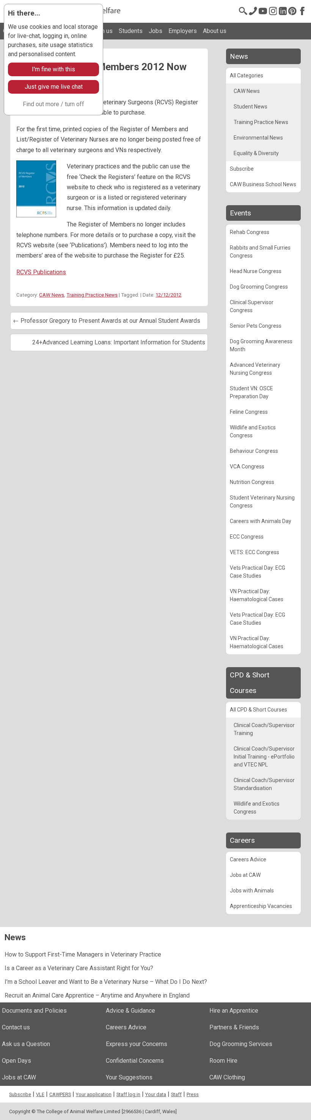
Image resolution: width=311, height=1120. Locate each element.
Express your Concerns (136, 1044)
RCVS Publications (41, 272)
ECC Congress (247, 537)
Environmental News (258, 138)
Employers (182, 31)
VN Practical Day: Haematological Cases (256, 595)
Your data (155, 1094)
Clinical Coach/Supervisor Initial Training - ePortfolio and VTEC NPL (264, 757)
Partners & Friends (234, 1027)
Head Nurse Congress (255, 271)
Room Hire (223, 1060)
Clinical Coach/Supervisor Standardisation (264, 784)
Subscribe (242, 169)
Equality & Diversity (256, 153)
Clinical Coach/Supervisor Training (264, 729)
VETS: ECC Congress (254, 552)
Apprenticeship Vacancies (261, 906)
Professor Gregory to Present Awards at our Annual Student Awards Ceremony (106, 323)
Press (193, 1094)
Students (131, 31)
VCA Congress (247, 466)
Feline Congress (249, 412)
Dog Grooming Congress (259, 287)
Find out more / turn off (53, 104)
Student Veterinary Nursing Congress (262, 502)
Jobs (155, 31)
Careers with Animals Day (260, 521)
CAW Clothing (227, 1077)
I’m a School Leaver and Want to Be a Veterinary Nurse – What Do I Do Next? (106, 981)
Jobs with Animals (252, 891)
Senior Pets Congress (255, 326)
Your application (94, 1094)
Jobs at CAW (245, 875)
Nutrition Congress (252, 482)
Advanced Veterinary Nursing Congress (255, 369)
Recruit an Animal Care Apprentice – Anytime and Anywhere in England (97, 995)
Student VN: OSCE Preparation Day (251, 392)
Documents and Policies (34, 1010)
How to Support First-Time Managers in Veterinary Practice (83, 954)
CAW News (51, 295)
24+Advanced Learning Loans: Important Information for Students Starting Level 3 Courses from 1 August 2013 (118, 345)
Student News (250, 107)
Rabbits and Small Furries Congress (260, 252)
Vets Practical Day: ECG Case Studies (257, 572)
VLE (40, 1094)
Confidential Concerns (135, 1060)
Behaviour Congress (254, 451)
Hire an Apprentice (233, 1010)
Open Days (16, 1060)
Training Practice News (92, 295)
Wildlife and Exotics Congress (253, 431)
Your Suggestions (129, 1077)
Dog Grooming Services (240, 1044)
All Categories (246, 75)
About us (214, 31)
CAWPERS (60, 1094)
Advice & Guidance (130, 1010)
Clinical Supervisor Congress (251, 306)
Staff (176, 1094)
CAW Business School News (263, 184)
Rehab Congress (249, 232)
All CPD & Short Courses (258, 710)
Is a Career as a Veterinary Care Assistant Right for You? (79, 968)
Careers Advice (248, 859)
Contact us (16, 1027)
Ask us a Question (26, 1044)
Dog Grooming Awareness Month (261, 345)
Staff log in (128, 1094)
